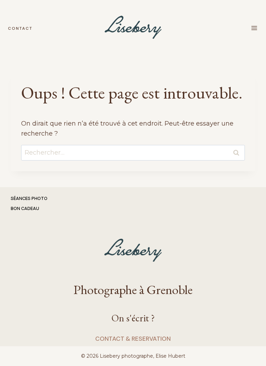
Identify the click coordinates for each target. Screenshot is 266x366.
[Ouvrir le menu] (254, 27)
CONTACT (20, 28)
